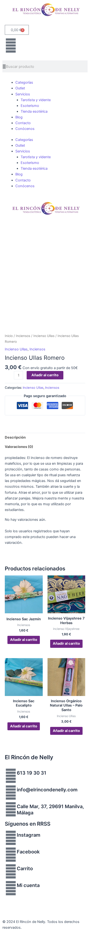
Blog (19, 117)
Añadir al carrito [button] (23, 640)
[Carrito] (11, 871)
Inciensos (23, 336)
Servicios (22, 94)
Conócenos (25, 129)
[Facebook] (11, 855)
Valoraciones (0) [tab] (19, 447)
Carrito (25, 868)
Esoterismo (30, 106)
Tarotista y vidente (36, 100)
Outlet (20, 88)
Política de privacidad (41, 899)
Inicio (9, 336)
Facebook (28, 852)
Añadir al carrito (45, 375)
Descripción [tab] (15, 437)
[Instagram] (11, 838)
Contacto (23, 123)
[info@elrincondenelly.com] (11, 793)
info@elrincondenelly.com (47, 790)
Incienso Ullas (43, 336)
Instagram (28, 835)
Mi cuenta (28, 885)
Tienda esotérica (34, 111)
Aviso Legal (11, 899)
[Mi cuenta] (11, 888)
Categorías (24, 82)
